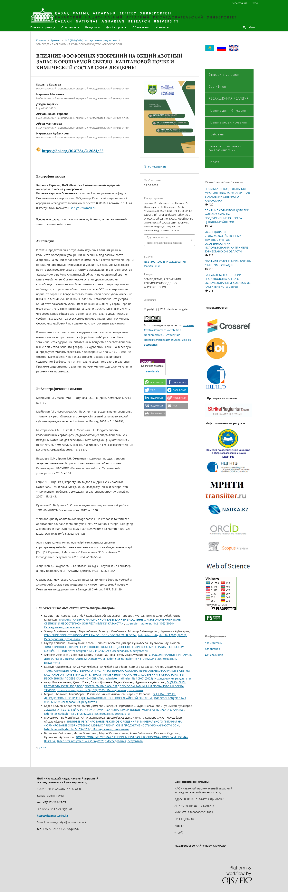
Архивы (55, 40)
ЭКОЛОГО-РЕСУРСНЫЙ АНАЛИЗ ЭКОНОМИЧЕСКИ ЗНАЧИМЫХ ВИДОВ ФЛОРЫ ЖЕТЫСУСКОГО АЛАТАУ (114, 710)
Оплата (214, 162)
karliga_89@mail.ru (83, 208)
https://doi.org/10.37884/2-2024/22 (72, 151)
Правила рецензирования (228, 122)
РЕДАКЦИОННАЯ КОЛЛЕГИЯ (228, 98)
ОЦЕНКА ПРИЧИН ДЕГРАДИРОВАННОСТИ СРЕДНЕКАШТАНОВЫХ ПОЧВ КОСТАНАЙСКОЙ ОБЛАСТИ (110, 696)
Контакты (162, 27)
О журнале (69, 27)
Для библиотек (214, 654)
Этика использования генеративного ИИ (225, 148)
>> (44, 748)
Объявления (140, 27)
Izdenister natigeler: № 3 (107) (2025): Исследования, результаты (100, 690)
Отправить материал (224, 75)
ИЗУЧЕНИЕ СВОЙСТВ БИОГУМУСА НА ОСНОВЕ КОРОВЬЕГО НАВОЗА (90, 635)
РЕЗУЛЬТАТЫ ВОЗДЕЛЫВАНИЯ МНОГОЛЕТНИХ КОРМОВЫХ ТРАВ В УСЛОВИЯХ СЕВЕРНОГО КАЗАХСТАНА (227, 194)
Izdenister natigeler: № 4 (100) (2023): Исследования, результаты (148, 678)
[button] (155, 382)
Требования (217, 134)
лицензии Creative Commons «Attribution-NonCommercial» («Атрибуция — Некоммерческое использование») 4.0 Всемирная (169, 335)
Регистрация (239, 3)
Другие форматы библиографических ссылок (164, 240)
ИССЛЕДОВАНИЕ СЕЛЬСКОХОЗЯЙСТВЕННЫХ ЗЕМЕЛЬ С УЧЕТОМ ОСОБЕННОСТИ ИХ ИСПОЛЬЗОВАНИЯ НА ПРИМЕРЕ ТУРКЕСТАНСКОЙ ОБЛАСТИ (226, 241)
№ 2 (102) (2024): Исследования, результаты (91, 40)
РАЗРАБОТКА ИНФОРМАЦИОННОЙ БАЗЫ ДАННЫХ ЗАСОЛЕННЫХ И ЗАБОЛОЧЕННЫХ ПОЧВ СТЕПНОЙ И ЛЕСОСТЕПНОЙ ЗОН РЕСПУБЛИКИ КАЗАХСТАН (112, 621)
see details (152, 371)
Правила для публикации (227, 110)
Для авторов (212, 649)
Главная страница (42, 27)
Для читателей (213, 643)
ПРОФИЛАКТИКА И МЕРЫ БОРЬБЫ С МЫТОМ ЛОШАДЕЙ (228, 263)
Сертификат (217, 86)
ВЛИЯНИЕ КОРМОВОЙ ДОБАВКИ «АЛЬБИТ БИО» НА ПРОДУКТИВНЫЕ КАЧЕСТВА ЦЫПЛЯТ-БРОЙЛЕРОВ (227, 216)
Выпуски (91, 27)
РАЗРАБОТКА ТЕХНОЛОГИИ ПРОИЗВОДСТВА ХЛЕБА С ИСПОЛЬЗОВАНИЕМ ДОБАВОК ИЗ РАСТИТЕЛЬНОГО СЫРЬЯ (228, 280)
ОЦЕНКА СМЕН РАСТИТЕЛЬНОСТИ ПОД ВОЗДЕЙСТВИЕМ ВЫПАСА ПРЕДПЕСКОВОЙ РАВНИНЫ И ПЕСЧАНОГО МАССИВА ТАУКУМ (115, 686)
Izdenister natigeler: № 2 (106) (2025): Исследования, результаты (87, 713)
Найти (250, 27)
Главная (41, 40)
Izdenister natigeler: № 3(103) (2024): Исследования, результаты (86, 729)
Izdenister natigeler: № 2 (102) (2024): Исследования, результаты (105, 651)
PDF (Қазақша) (157, 166)
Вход (255, 3)
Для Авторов (115, 27)
